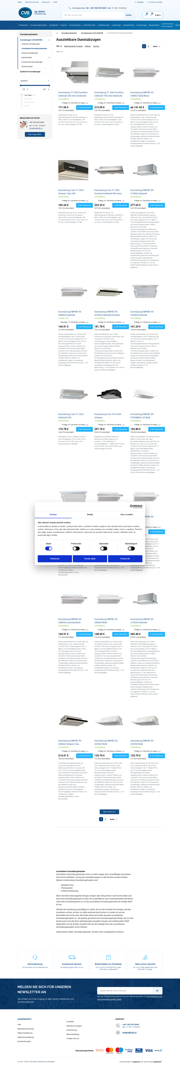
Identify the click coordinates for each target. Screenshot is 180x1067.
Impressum (46, 2)
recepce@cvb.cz (35, 128)
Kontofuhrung (71, 1030)
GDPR (55, 2)
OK (157, 991)
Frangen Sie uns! (72, 1038)
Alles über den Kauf (32, 2)
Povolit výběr (90, 559)
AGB (19, 1024)
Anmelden (70, 1022)
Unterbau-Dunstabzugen (31, 44)
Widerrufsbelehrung (25, 1033)
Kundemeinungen (24, 1041)
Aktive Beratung (34, 964)
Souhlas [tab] (53, 514)
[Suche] (66, 15)
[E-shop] (57, 33)
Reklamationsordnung (26, 1029)
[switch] (76, 548)
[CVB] (32, 12)
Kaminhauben (27, 57)
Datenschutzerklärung (26, 1037)
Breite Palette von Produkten (108, 964)
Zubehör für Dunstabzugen (30, 72)
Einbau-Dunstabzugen (30, 53)
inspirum (136, 1062)
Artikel (20, 2)
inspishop (157, 1062)
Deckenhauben (27, 66)
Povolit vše (125, 559)
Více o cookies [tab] (126, 514)
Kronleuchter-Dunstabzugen (32, 62)
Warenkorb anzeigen (74, 1026)
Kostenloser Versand (71, 964)
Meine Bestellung (72, 1034)
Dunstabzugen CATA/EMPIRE (31, 40)
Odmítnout (54, 559)
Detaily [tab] (90, 514)
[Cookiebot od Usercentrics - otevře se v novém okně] (131, 506)
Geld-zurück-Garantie (145, 964)
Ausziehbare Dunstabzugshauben (34, 48)
